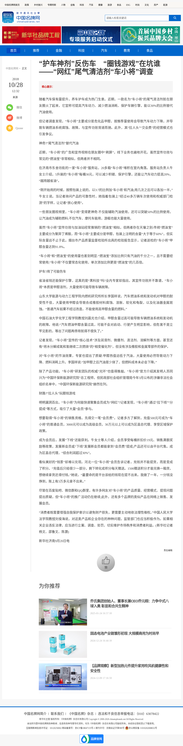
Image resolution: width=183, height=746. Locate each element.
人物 (63, 5)
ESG (128, 5)
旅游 (110, 5)
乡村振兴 (38, 5)
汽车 (91, 5)
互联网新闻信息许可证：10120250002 (44, 728)
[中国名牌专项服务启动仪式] (91, 34)
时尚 (137, 5)
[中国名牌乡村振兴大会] (150, 34)
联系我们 (57, 714)
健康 (100, 5)
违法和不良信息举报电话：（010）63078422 (128, 714)
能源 (165, 5)
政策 (27, 5)
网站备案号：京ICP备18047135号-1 (78, 728)
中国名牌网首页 (12, 5)
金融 (72, 5)
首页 (13, 50)
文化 (147, 5)
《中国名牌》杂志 (81, 714)
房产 (156, 5)
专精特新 (52, 5)
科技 (82, 5)
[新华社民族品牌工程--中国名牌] (31, 34)
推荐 (36, 50)
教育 (127, 50)
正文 (24, 68)
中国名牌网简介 (35, 714)
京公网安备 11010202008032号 (143, 728)
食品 (119, 5)
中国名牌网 (12, 68)
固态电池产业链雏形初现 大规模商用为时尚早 (124, 633)
